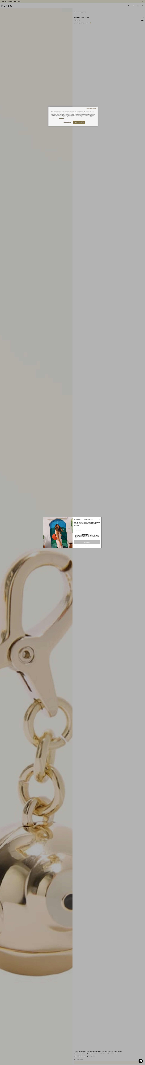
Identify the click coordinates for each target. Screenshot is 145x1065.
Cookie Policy (61, 118)
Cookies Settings (67, 122)
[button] (141, 1061)
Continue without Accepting (91, 108)
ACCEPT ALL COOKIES (79, 122)
